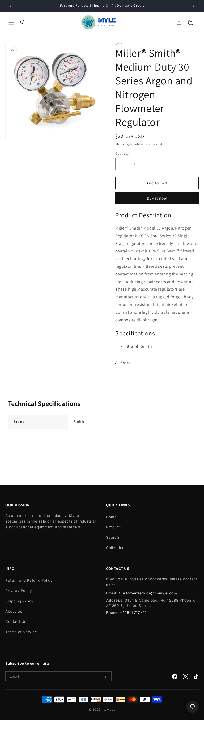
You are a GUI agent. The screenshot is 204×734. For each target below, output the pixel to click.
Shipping (122, 144)
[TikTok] (196, 677)
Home (111, 517)
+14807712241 (133, 612)
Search (112, 537)
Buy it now (157, 198)
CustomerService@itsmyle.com (148, 593)
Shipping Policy (19, 601)
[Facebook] (174, 677)
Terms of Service (21, 632)
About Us (13, 611)
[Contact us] (192, 707)
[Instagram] (185, 677)
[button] (11, 22)
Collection (115, 548)
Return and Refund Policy (29, 580)
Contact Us (15, 621)
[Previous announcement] (10, 6)
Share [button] (125, 362)
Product (113, 527)
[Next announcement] (193, 6)
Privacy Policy (18, 591)
